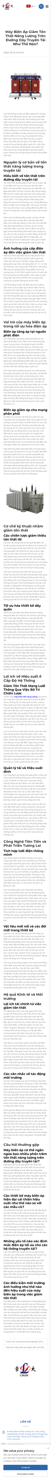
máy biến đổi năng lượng (26, 697)
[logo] (7, 6)
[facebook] (18, 1417)
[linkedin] (33, 1417)
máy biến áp (38, 127)
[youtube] (25, 1417)
